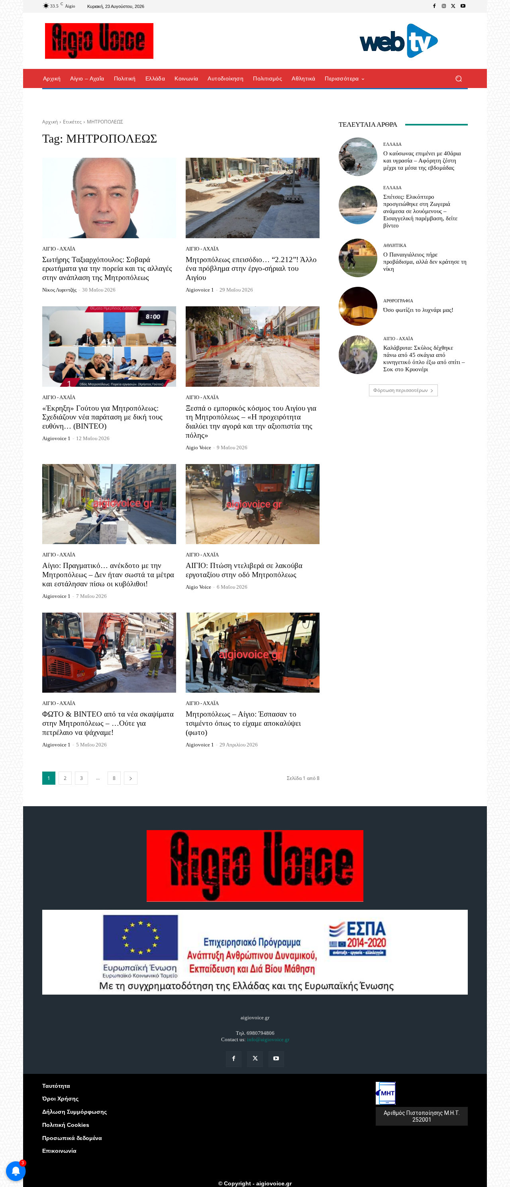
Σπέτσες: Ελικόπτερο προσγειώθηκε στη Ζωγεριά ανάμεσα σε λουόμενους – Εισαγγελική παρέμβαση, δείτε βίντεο (420, 211)
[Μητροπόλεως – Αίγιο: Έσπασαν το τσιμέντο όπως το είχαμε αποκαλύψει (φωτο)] (253, 653)
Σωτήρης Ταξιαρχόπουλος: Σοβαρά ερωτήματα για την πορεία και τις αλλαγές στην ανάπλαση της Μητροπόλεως (107, 268)
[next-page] (130, 778)
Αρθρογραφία (398, 301)
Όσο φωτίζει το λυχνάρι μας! (418, 310)
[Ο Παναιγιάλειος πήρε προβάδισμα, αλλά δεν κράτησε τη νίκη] (358, 258)
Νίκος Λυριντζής (59, 290)
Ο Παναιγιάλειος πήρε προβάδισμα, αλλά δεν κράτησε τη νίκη (425, 261)
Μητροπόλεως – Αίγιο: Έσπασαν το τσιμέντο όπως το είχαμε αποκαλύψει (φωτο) (243, 723)
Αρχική (50, 121)
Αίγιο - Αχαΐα (58, 248)
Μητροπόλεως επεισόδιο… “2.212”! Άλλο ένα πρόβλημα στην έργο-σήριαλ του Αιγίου (251, 268)
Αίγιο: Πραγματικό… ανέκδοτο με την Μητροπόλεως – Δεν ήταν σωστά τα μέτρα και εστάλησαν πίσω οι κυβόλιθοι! (108, 574)
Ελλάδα (392, 144)
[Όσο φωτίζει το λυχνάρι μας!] (358, 306)
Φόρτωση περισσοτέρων (400, 390)
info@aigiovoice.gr (268, 1039)
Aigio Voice (198, 448)
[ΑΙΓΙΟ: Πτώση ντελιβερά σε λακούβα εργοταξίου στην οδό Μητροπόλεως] (253, 504)
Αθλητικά (394, 245)
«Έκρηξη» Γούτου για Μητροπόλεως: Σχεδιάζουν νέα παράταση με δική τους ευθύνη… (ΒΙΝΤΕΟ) (102, 417)
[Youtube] (463, 6)
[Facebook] (434, 6)
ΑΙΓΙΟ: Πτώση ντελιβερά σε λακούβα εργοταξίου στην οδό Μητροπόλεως (244, 570)
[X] (453, 6)
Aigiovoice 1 (200, 290)
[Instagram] (444, 6)
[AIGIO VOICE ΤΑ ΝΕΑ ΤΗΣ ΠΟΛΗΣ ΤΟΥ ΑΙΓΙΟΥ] (99, 41)
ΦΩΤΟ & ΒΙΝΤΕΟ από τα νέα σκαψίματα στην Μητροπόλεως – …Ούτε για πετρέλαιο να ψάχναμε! (108, 723)
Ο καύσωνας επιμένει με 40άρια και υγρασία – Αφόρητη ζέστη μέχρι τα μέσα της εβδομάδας (422, 160)
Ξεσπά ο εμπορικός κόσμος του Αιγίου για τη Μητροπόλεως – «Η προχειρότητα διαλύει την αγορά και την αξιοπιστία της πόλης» (251, 421)
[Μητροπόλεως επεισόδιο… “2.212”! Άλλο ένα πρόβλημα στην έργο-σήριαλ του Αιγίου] (253, 198)
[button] (458, 78)
